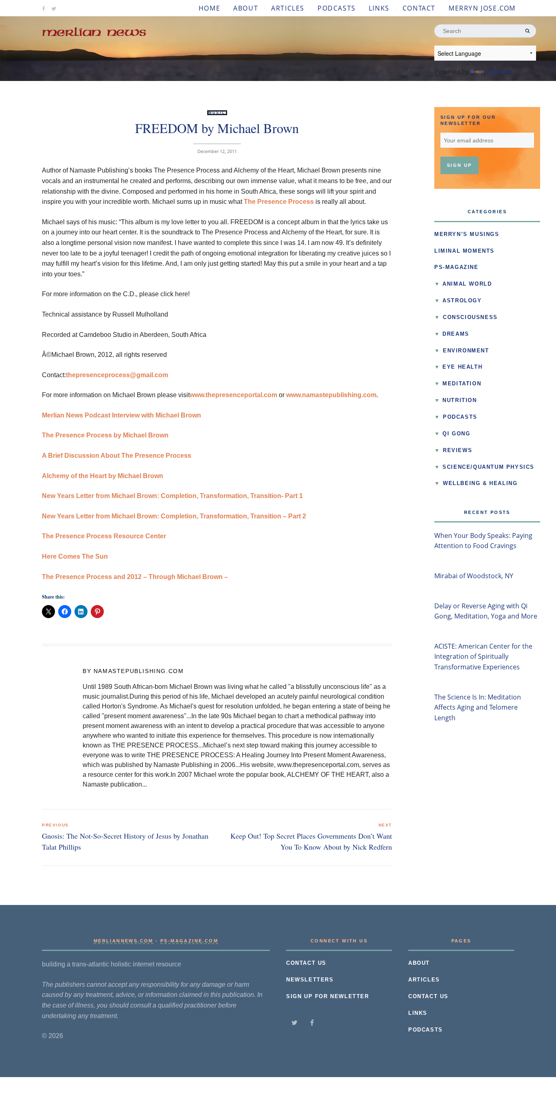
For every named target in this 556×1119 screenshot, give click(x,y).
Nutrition (459, 400)
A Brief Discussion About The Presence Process (116, 455)
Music (217, 113)
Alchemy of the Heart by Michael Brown (102, 475)
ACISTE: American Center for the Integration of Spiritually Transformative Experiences (483, 656)
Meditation (461, 384)
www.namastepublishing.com (331, 394)
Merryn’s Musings (466, 234)
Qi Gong (456, 434)
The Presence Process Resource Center (104, 536)
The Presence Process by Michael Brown (105, 435)
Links (379, 8)
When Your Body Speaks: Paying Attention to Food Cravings (483, 541)
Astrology (462, 301)
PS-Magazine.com (189, 940)
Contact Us (306, 963)
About (245, 8)
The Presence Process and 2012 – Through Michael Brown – (135, 576)
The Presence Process (279, 201)
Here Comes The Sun (75, 556)
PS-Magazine (456, 267)
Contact (419, 8)
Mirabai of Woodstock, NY (473, 575)
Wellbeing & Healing (480, 483)
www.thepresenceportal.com (233, 394)
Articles (287, 8)
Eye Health (462, 367)
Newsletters (310, 980)
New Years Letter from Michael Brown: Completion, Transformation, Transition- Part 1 (172, 495)
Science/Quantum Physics (488, 467)
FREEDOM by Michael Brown (217, 128)
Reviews (457, 450)
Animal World (467, 284)
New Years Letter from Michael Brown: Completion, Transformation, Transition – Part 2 (174, 516)
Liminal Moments (464, 251)
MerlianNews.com (123, 940)
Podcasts (336, 8)
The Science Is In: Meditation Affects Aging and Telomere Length (477, 707)
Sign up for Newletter (327, 996)
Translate (499, 71)
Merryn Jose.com (482, 8)
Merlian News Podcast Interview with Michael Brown (121, 415)
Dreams (455, 334)
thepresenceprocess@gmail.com (117, 375)
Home (209, 8)
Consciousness (470, 317)
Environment (466, 351)
